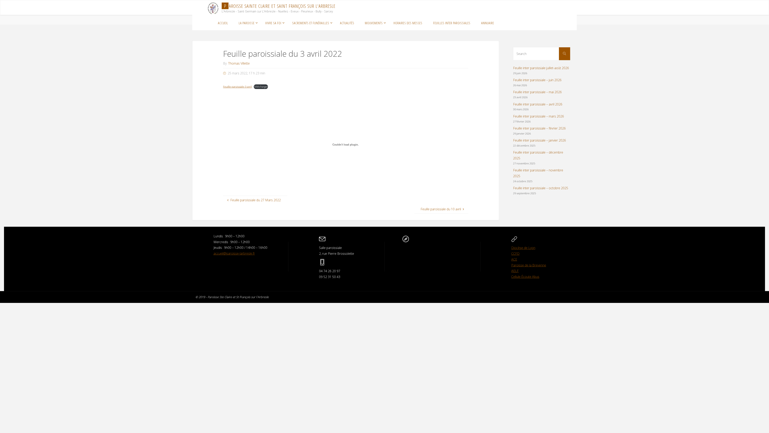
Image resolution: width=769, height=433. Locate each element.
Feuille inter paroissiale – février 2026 (539, 128)
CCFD (515, 253)
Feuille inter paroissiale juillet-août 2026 (541, 68)
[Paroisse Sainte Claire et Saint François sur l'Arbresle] (213, 7)
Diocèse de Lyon (523, 248)
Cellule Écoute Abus (525, 276)
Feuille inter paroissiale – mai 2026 (537, 92)
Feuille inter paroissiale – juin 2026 (537, 80)
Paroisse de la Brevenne (528, 265)
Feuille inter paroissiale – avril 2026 (537, 104)
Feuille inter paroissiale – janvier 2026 (539, 140)
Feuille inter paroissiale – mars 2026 (538, 116)
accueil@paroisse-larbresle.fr (234, 253)
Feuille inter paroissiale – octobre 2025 (540, 188)
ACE (514, 259)
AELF (515, 271)
